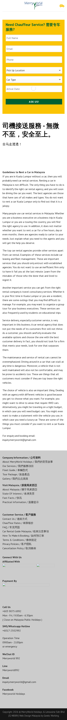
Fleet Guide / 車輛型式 (15, 470)
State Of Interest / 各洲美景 (18, 493)
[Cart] (62, 5)
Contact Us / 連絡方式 (14, 518)
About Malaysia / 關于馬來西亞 (19, 489)
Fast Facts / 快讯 (12, 497)
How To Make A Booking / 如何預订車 (23, 535)
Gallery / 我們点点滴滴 (15, 478)
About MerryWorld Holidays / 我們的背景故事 (27, 461)
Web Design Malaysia (29, 715)
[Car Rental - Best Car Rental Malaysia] (33, 5)
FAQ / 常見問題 (11, 527)
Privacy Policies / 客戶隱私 (17, 544)
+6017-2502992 (11, 630)
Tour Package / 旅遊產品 (16, 474)
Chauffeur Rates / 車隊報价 (17, 523)
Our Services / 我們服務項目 (18, 466)
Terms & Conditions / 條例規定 (19, 539)
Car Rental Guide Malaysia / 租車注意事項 (25, 531)
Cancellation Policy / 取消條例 (19, 548)
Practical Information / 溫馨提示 (20, 502)
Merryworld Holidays (13, 693)
